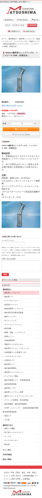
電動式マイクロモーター (13, 344)
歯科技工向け (8, 425)
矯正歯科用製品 (10, 368)
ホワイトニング (10, 320)
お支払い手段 (9, 472)
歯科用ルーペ (9, 364)
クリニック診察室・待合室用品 (16, 400)
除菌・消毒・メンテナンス (14, 332)
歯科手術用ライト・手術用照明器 (17, 380)
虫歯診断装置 (9, 340)
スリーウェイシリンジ (13, 324)
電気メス (7, 416)
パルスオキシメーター (13, 356)
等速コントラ (34, 41)
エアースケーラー (11, 301)
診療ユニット (9, 336)
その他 (7, 420)
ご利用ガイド (15, 31)
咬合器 (7, 444)
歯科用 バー (8, 297)
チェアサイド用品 (11, 376)
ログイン (9, 20)
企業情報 (26, 479)
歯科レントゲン (10, 316)
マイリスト (23, 20)
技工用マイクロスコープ (13, 432)
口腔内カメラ (9, 360)
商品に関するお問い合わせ (12, 106)
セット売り (7, 450)
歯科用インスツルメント (13, 372)
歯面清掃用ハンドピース (13, 308)
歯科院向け (13, 39)
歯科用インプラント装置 (13, 392)
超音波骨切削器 (10, 384)
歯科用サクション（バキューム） (17, 348)
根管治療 (7, 328)
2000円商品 (7, 454)
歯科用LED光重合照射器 (13, 312)
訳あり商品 (7, 459)
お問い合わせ (29, 31)
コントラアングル (21, 41)
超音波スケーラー (11, 305)
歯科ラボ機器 (9, 428)
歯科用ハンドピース (27, 39)
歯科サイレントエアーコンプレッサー (19, 396)
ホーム (4, 39)
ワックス (7, 436)
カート (36, 20)
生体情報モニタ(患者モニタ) (15, 352)
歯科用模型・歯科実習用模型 (15, 404)
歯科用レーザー (10, 388)
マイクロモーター (11, 440)
